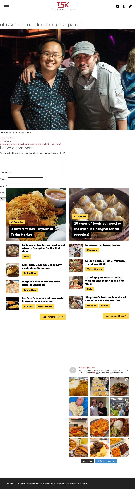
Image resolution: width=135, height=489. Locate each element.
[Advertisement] (67, 342)
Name (3, 179)
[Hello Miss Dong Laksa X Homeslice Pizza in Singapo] (99, 386)
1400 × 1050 (6, 138)
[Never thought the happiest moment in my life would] (78, 406)
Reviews (28, 307)
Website (4, 193)
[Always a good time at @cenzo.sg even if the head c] (119, 386)
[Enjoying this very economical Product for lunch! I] (119, 427)
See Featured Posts (115, 316)
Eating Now (30, 273)
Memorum (92, 250)
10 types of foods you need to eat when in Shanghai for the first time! (43, 248)
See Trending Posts (52, 317)
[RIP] (99, 406)
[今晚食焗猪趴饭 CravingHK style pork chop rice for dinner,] (99, 427)
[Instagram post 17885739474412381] (119, 406)
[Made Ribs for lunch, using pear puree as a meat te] (119, 447)
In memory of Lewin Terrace (103, 245)
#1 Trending (17, 222)
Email (3, 186)
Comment (5, 172)
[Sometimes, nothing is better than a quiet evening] (78, 427)
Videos (104, 306)
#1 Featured (80, 217)
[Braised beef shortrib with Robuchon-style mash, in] (99, 447)
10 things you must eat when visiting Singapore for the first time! (104, 280)
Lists (26, 256)
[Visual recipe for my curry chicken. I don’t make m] (78, 386)
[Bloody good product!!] (78, 447)
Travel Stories (45, 307)
